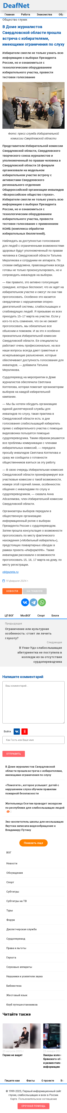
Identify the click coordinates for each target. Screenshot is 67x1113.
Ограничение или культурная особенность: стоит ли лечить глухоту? (28, 633)
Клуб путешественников (22, 1004)
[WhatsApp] (42, 602)
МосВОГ (25, 615)
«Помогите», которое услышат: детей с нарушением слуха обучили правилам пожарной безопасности (32, 789)
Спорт (41, 615)
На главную (35, 591)
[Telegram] (33, 602)
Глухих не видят (13, 1055)
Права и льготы (16, 948)
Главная (9, 14)
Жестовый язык (16, 995)
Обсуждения (14, 872)
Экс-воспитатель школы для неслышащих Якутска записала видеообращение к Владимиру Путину (34, 826)
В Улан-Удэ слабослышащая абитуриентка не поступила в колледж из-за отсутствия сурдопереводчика (39, 655)
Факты (30, 1080)
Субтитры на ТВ (16, 901)
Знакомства (44, 14)
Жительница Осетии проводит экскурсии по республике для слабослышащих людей (34, 805)
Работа (25, 14)
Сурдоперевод (15, 938)
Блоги (55, 615)
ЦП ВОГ (9, 615)
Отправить (13, 753)
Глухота (11, 957)
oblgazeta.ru (10, 572)
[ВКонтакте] (25, 602)
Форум (10, 919)
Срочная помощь (33, 1106)
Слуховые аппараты (19, 967)
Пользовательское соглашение (37, 1099)
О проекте (47, 1080)
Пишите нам (12, 1080)
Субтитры (12, 891)
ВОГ (8, 852)
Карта (13, 1099)
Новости (12, 591)
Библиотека (13, 985)
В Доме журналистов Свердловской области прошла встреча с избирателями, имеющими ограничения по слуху (33, 771)
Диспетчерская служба (21, 929)
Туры (9, 910)
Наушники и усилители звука (24, 976)
